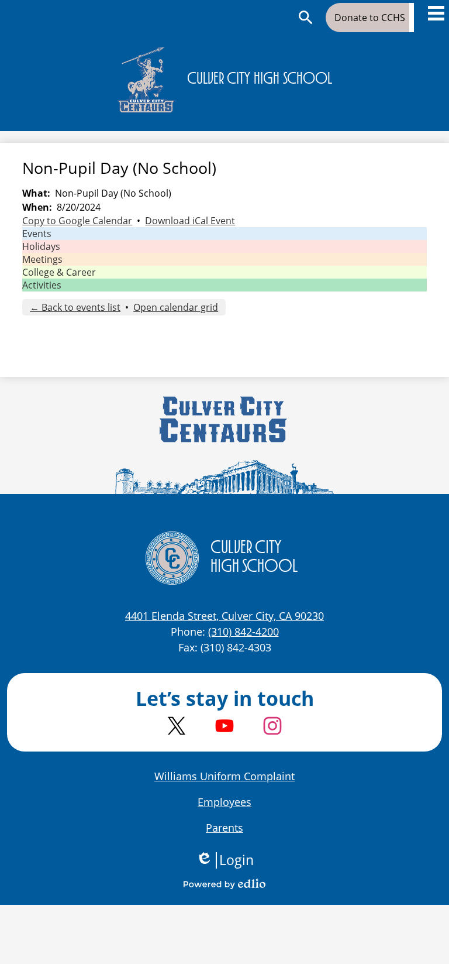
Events (36, 233)
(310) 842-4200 (243, 632)
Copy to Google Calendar (77, 220)
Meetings (42, 259)
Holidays (41, 246)
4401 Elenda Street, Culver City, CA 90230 (224, 616)
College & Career (59, 272)
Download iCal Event (190, 220)
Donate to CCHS (369, 17)
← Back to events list (75, 307)
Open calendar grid (175, 307)
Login (225, 860)
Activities (41, 285)
